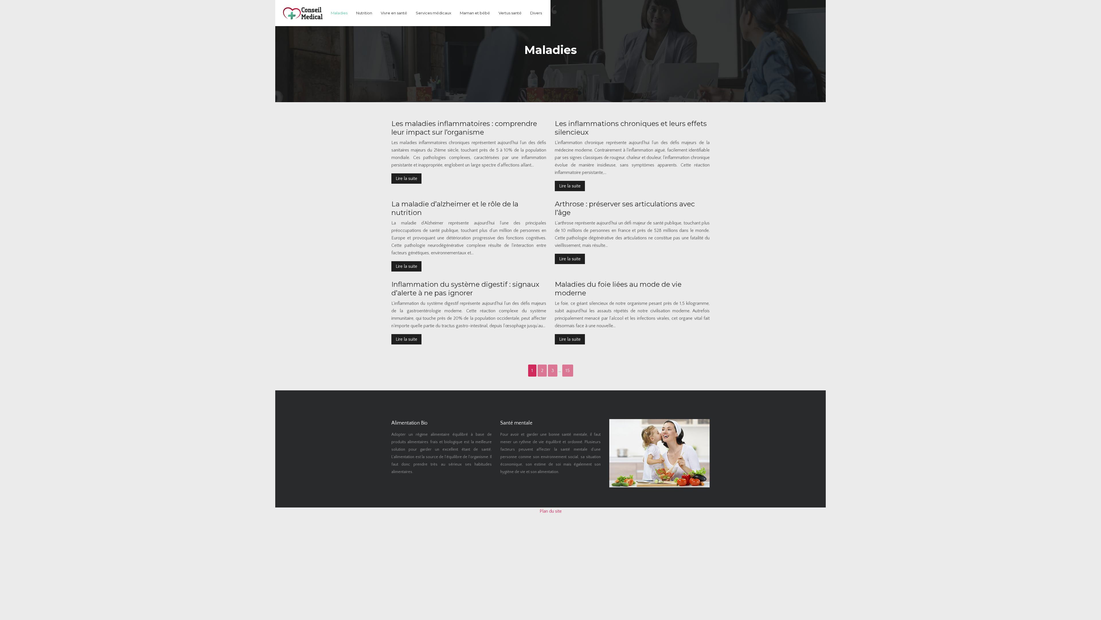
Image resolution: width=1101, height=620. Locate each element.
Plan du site (551, 511)
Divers (536, 13)
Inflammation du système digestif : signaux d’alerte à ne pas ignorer (465, 288)
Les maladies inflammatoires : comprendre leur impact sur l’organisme (464, 127)
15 (568, 370)
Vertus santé (510, 13)
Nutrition (364, 13)
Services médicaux (433, 13)
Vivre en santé (394, 13)
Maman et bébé (475, 13)
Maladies (339, 13)
